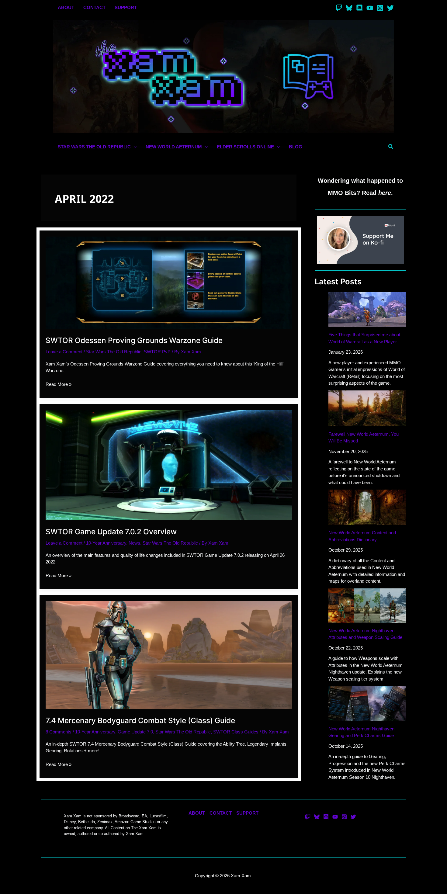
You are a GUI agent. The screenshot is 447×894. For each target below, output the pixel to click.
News (134, 543)
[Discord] (359, 8)
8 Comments (58, 731)
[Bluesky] (349, 8)
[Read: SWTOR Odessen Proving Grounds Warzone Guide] (169, 282)
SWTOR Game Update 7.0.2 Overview (111, 531)
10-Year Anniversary (106, 543)
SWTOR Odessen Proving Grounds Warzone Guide (134, 340)
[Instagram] (380, 8)
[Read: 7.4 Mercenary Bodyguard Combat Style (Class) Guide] (169, 654)
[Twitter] (390, 8)
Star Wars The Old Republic (113, 351)
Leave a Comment (64, 351)
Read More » (58, 384)
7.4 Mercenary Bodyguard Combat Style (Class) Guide (140, 720)
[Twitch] (338, 8)
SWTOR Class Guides (235, 731)
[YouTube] (369, 8)
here (384, 192)
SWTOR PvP (157, 351)
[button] (134, 147)
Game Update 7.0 (135, 731)
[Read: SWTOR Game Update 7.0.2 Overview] (169, 464)
